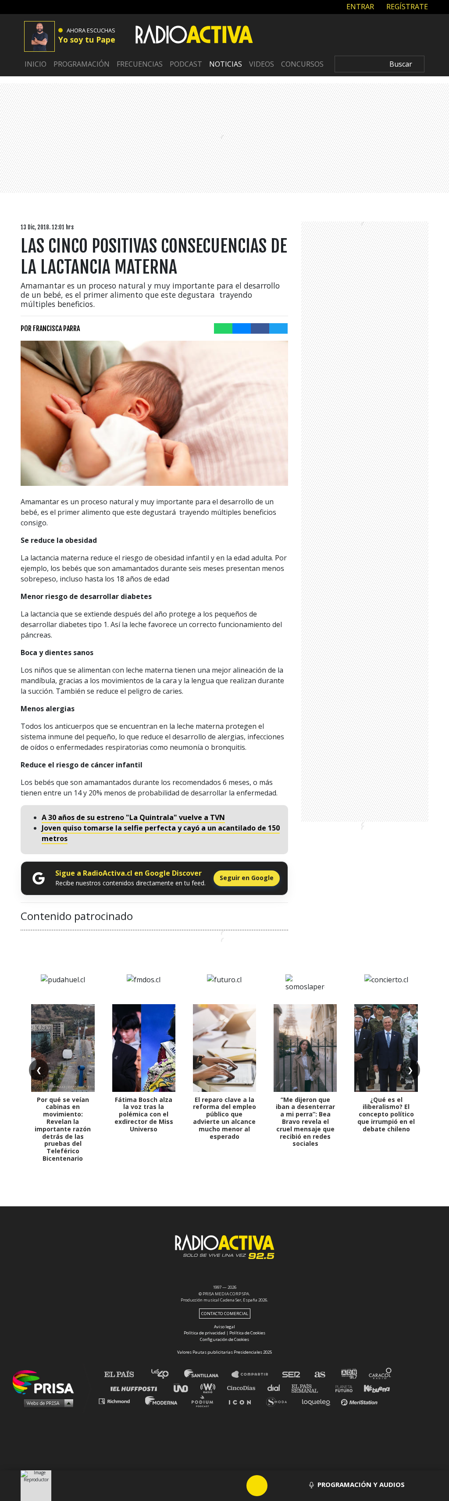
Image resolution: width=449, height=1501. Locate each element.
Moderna (162, 1400)
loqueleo (318, 1400)
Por (50, 328)
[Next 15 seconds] (278, 1485)
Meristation (360, 1400)
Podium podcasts (205, 1400)
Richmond (118, 1400)
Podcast (186, 64)
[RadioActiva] (194, 35)
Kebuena (373, 1387)
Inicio (35, 64)
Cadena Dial (277, 1387)
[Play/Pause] (256, 1485)
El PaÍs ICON (242, 1400)
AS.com (319, 1374)
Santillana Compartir (254, 1374)
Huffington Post (136, 1387)
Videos (261, 64)
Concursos (302, 64)
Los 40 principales (166, 1374)
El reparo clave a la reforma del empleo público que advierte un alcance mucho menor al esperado (224, 1118)
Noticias (225, 64)
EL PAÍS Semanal (309, 1387)
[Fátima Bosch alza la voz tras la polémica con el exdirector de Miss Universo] (143, 1048)
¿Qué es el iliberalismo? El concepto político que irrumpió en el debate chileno (386, 1114)
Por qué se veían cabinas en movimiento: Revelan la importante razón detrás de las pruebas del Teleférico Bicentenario (63, 1128)
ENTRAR (359, 6)
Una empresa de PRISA (46, 1381)
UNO (184, 1387)
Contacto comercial (224, 1313)
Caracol (380, 1374)
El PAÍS (124, 1374)
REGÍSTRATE (406, 6)
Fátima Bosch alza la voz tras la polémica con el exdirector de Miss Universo (143, 1114)
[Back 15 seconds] (235, 1485)
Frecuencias (140, 64)
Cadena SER (291, 1374)
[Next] (299, 1485)
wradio (210, 1387)
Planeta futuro (341, 1387)
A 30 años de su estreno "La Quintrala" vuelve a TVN (133, 817)
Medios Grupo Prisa (46, 1403)
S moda (279, 1400)
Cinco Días (243, 1387)
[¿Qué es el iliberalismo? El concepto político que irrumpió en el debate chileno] (385, 1048)
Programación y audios (361, 1484)
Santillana (207, 1374)
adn (348, 1374)
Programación (81, 64)
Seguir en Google (247, 878)
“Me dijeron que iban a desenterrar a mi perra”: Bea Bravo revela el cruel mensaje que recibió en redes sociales (305, 1121)
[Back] (214, 1485)
